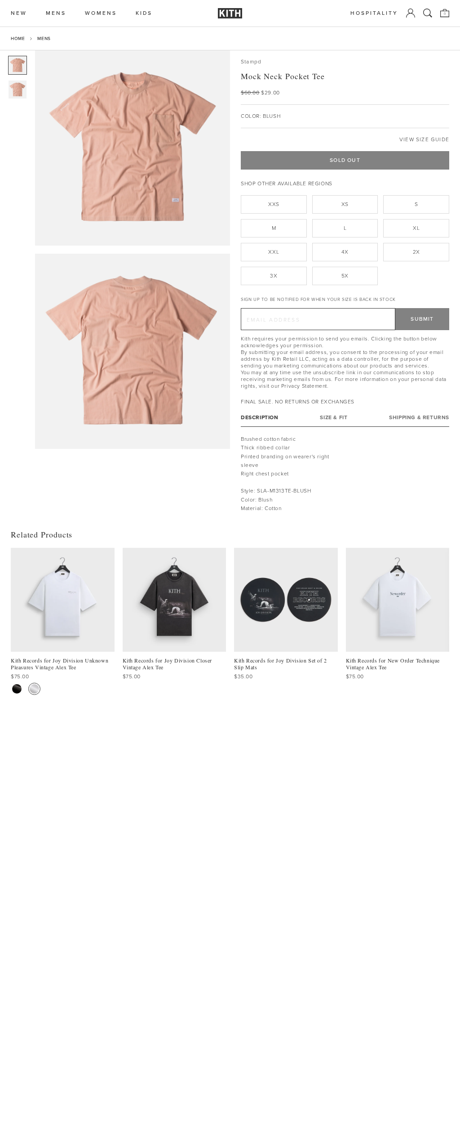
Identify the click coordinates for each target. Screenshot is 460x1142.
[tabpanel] (345, 474)
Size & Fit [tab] (333, 417)
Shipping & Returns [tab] (419, 417)
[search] (427, 13)
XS (345, 204)
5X (345, 276)
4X (344, 252)
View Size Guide (424, 139)
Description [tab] (260, 417)
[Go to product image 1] (17, 65)
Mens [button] (56, 13)
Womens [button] (101, 13)
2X (416, 252)
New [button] (19, 13)
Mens (43, 38)
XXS (273, 204)
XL (416, 228)
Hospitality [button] (374, 13)
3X (273, 276)
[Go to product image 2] (17, 89)
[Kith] (230, 13)
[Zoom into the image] (132, 148)
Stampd (251, 61)
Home (18, 38)
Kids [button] (144, 13)
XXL (273, 252)
